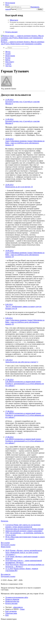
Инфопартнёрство (12, 601)
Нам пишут (9, 62)
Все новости (5, 574)
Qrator (22, 609)
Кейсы (7, 60)
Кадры (7, 58)
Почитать (4, 521)
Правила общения (12, 599)
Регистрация (10, 3)
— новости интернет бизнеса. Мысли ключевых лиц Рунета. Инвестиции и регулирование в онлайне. (22, 43)
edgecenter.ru (18, 607)
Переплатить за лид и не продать (17, 187)
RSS (7, 615)
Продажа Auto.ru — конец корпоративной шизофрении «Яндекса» (23, 561)
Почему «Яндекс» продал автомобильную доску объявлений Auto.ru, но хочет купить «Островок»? (23, 552)
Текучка (8, 66)
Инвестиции (10, 56)
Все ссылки (5, 543)
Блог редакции (11, 611)
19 (13, 145)
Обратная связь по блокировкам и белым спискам (24, 529)
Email (7, 7)
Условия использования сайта (16, 597)
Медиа (7, 52)
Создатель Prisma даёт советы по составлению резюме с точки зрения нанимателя (23, 526)
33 (32, 187)
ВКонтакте (14, 20)
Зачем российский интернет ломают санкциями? (24, 531)
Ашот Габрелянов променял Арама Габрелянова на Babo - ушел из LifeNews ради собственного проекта (24, 143)
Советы (8, 64)
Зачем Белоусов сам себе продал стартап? (21, 362)
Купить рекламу (11, 32)
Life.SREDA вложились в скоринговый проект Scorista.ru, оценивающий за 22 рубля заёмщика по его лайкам (24, 384)
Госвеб (7, 54)
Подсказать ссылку (8, 545)
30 (16, 308)
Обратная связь (11, 613)
